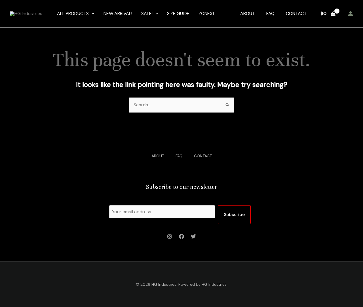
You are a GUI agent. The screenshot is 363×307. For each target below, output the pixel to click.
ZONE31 (206, 13)
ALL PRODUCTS (73, 13)
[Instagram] (169, 236)
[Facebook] (181, 236)
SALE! (147, 13)
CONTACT (296, 13)
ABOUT (247, 13)
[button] (91, 13)
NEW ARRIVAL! (118, 13)
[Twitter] (193, 236)
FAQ (270, 13)
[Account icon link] (350, 13)
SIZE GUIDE (178, 13)
